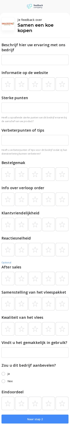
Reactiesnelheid (16, 238)
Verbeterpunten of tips (22, 130)
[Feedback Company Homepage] (35, 6)
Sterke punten (14, 97)
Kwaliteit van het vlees (22, 317)
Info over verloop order (22, 187)
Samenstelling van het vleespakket (33, 292)
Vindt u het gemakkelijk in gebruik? (34, 342)
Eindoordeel (12, 391)
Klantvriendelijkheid (20, 212)
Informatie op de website (24, 72)
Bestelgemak (13, 162)
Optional (6, 262)
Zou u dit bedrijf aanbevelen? (28, 365)
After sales (11, 267)
